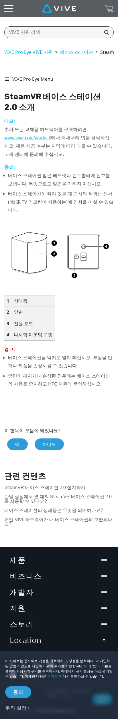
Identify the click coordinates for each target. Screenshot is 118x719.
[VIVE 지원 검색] (105, 32)
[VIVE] (59, 8)
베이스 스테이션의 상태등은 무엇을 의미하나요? (53, 510)
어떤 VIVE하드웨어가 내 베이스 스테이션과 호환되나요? (58, 522)
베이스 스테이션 (76, 52)
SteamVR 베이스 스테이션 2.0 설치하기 (44, 487)
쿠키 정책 (54, 676)
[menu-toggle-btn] (8, 8)
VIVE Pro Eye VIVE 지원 (28, 52)
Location (26, 640)
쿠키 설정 (16, 707)
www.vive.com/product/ (27, 137)
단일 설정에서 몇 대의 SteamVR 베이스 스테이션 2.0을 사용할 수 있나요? (58, 499)
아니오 (49, 444)
